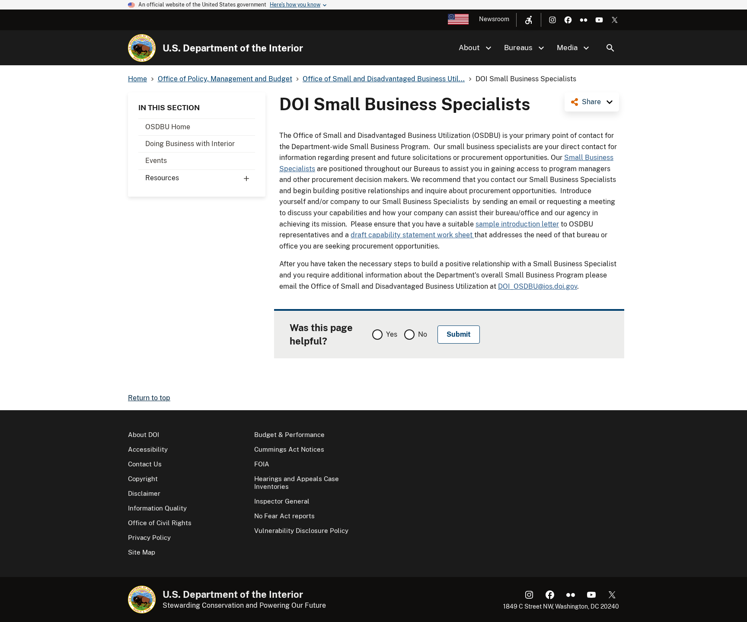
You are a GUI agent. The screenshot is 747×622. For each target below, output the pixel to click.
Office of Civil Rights (160, 522)
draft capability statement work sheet (412, 235)
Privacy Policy (149, 537)
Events (156, 160)
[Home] (142, 48)
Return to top (149, 398)
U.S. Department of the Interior (233, 48)
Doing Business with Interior (190, 144)
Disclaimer (144, 493)
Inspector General (282, 501)
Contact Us (145, 464)
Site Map (141, 552)
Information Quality (157, 508)
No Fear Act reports (284, 516)
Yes (391, 334)
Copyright (143, 478)
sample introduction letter (517, 224)
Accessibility (148, 449)
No (422, 334)
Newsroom (494, 19)
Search (610, 48)
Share (591, 102)
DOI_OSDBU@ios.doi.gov (537, 286)
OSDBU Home (167, 127)
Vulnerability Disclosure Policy (301, 530)
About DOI (143, 434)
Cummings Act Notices (289, 449)
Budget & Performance (289, 434)
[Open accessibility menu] (528, 20)
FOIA (261, 464)
